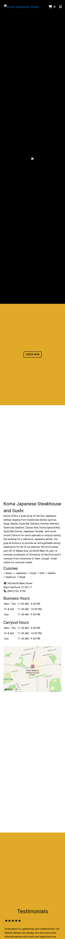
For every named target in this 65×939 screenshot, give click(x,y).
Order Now (32, 354)
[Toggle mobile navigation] (60, 7)
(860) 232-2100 (16, 591)
